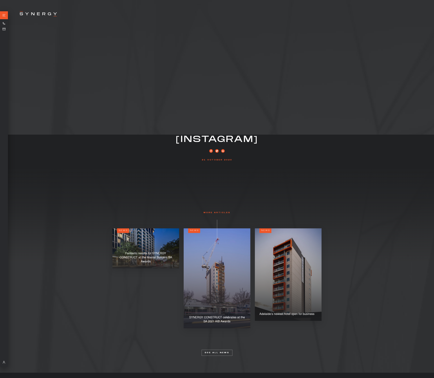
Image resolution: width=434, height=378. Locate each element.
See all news (217, 352)
